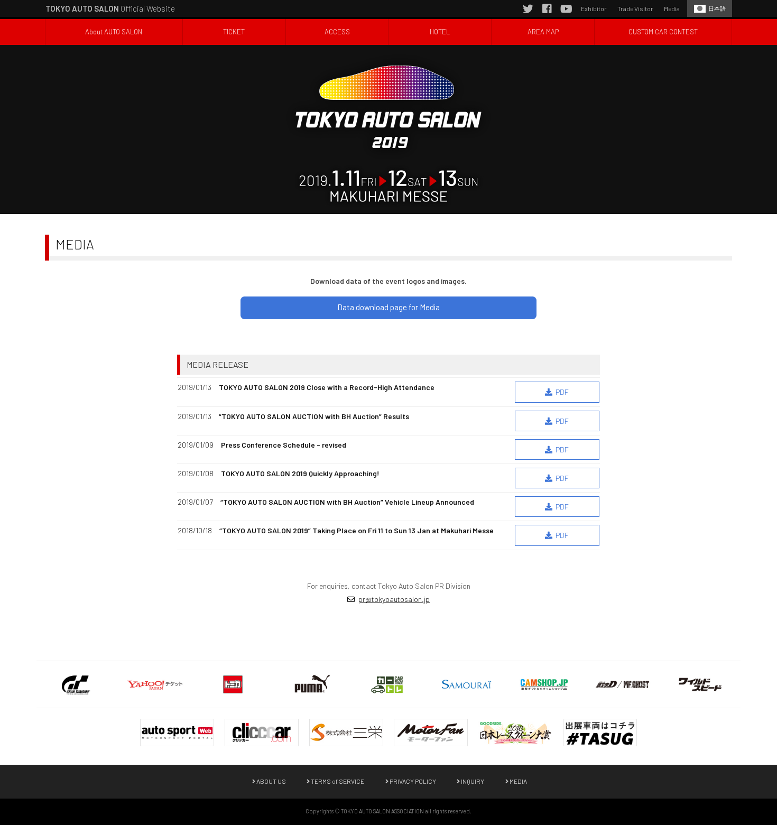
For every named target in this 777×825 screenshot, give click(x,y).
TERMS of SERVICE (337, 781)
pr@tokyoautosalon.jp (394, 599)
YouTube (566, 8)
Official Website (110, 8)
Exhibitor (594, 8)
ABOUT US (270, 781)
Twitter (528, 8)
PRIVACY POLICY (412, 781)
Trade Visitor (635, 8)
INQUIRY (472, 781)
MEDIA (517, 781)
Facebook (547, 8)
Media (672, 8)
